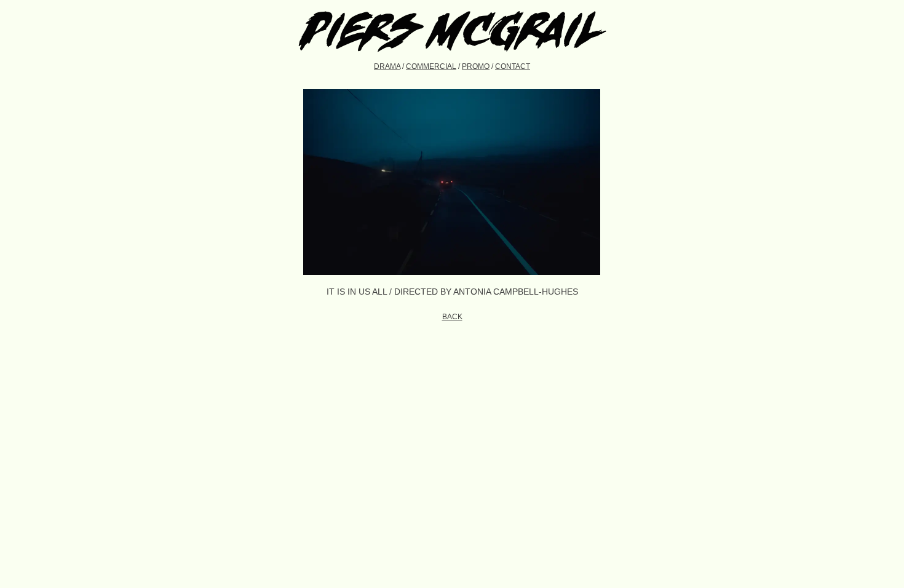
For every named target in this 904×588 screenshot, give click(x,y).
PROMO (476, 66)
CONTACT (512, 66)
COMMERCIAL (431, 66)
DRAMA (387, 66)
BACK (452, 316)
